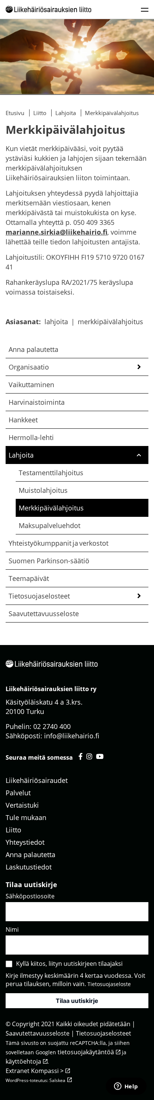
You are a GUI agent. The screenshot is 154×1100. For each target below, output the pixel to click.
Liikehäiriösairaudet (37, 780)
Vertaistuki (22, 805)
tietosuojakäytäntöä (86, 1052)
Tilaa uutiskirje (77, 1000)
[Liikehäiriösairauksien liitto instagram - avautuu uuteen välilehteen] (89, 756)
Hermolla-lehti (31, 437)
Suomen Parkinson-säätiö (49, 560)
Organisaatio (29, 366)
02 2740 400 (52, 726)
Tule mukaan (26, 817)
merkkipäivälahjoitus (110, 321)
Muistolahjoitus (43, 490)
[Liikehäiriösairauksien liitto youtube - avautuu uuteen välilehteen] (100, 756)
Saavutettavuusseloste (44, 613)
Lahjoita (21, 454)
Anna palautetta (33, 349)
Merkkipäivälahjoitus (51, 507)
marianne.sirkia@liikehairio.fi (56, 231)
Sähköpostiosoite (30, 896)
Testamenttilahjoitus (51, 472)
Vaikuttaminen (31, 384)
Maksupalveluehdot (49, 525)
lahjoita (56, 321)
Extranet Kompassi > (35, 1071)
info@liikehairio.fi (71, 735)
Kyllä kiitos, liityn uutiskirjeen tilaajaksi (69, 963)
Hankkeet (23, 419)
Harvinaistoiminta (37, 402)
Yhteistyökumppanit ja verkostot (58, 543)
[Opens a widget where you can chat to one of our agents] (126, 1087)
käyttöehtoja (23, 1061)
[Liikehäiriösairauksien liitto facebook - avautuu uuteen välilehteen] (80, 756)
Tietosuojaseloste (109, 984)
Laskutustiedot (29, 866)
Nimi (12, 929)
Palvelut (18, 792)
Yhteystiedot (25, 842)
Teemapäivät (29, 578)
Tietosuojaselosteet (39, 595)
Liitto (13, 829)
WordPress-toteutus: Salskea (35, 1080)
